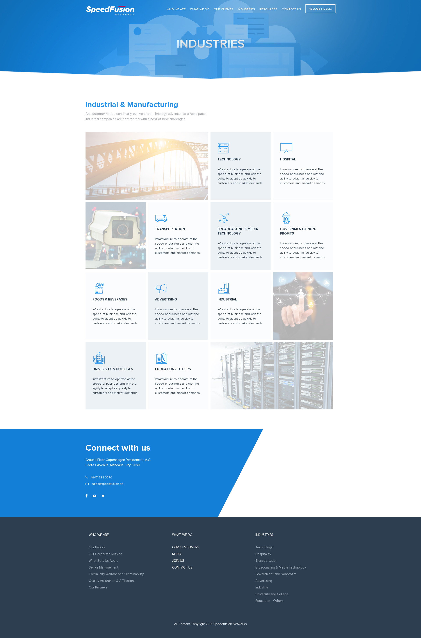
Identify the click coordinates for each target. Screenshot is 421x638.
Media (177, 554)
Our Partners (98, 587)
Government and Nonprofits (275, 574)
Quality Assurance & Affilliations (112, 581)
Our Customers (185, 547)
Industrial (262, 587)
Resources (268, 9)
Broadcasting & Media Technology (280, 567)
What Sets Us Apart (103, 561)
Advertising (263, 581)
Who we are (176, 9)
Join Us (178, 561)
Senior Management (103, 567)
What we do (199, 9)
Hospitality (263, 554)
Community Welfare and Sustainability (116, 574)
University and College (271, 594)
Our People (97, 547)
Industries (246, 9)
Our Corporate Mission (105, 554)
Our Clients (223, 9)
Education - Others (269, 601)
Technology (264, 547)
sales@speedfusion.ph (107, 484)
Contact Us (291, 9)
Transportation (266, 561)
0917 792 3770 (101, 477)
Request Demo (320, 9)
